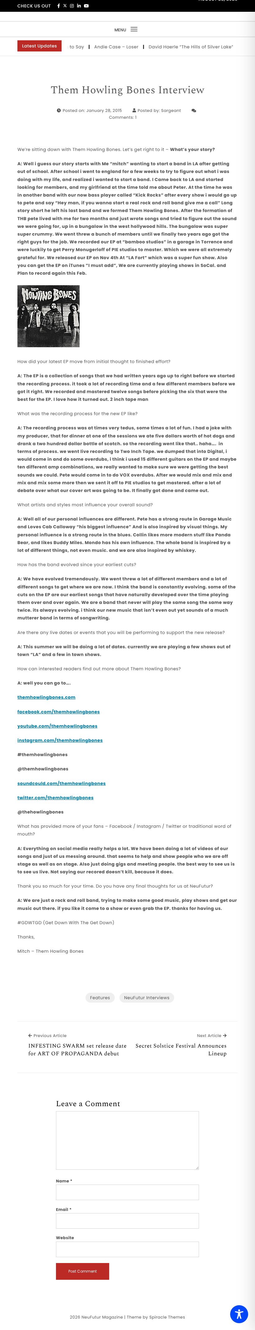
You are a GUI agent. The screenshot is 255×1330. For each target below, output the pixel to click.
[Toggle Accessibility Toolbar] (239, 1314)
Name (64, 1181)
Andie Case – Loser (106, 47)
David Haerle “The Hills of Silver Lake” (181, 47)
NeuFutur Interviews (146, 998)
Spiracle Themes (167, 1317)
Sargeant (171, 110)
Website (65, 1238)
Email (64, 1210)
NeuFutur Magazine (102, 1317)
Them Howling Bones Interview (127, 90)
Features (100, 998)
